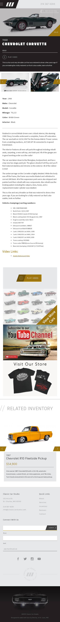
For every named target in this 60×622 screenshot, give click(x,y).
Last (4, 543)
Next (55, 82)
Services (42, 502)
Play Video (12, 57)
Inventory (43, 506)
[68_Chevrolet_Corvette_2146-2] (45, 82)
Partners (42, 510)
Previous (0, 82)
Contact (42, 514)
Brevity (34, 617)
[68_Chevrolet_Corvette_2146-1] (15, 82)
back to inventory (51, 11)
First (4, 533)
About (41, 498)
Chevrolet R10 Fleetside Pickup (26, 458)
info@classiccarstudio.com (14, 510)
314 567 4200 (48, 4)
